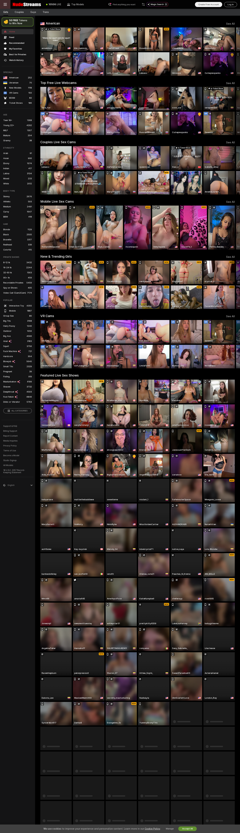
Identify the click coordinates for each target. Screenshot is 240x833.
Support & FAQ (10, 426)
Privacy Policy (10, 446)
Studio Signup (10, 460)
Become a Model (11, 455)
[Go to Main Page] (26, 4)
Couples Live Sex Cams (58, 142)
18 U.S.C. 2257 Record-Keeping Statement (14, 471)
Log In (231, 4)
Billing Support (10, 431)
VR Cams (47, 316)
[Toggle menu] (5, 4)
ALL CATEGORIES (19, 411)
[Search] (143, 4)
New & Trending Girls (56, 256)
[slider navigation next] (232, 51)
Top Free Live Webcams (58, 83)
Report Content (10, 436)
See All (230, 23)
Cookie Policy (152, 828)
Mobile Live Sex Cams (57, 201)
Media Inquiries (10, 441)
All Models (8, 465)
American (53, 23)
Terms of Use (9, 450)
